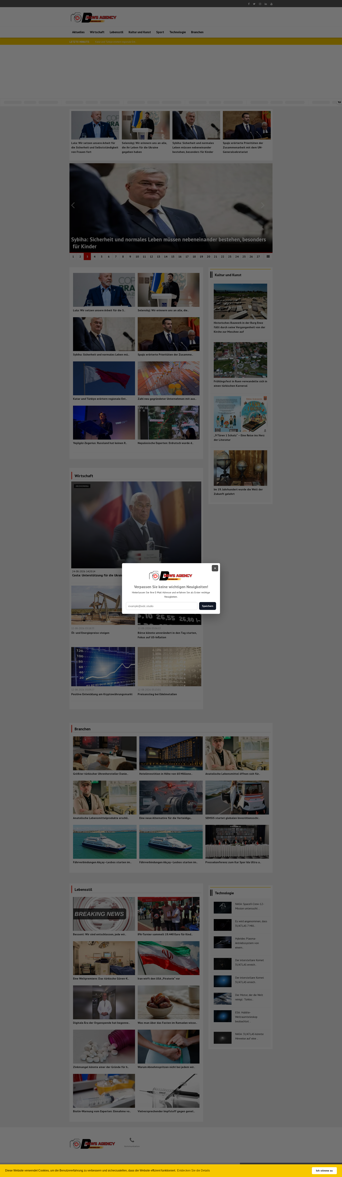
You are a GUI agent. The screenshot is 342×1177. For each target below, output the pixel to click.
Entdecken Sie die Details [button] (193, 1170)
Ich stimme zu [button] (324, 1170)
